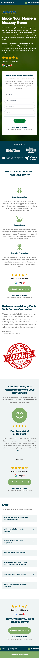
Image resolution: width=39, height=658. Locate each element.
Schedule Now (19, 121)
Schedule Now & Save (19, 289)
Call (19, 127)
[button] (16, 459)
